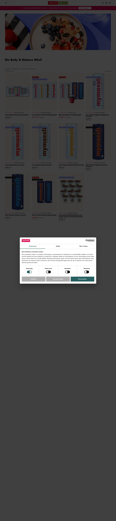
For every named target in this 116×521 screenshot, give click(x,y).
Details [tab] (58, 246)
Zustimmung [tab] (32, 246)
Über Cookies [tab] (83, 246)
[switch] (48, 272)
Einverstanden (82, 279)
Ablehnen (33, 279)
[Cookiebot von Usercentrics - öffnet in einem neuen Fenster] (86, 240)
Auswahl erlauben (58, 279)
